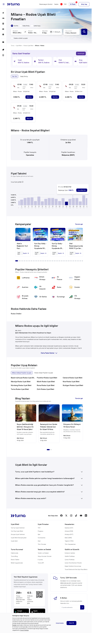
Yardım (56, 4)
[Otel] (3, 18)
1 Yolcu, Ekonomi (70, 33)
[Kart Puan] (3, 42)
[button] (21, 202)
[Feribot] (3, 34)
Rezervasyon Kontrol (45, 4)
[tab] (14, 26)
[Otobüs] (3, 23)
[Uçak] (3, 13)
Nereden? (15, 31)
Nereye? (30, 31)
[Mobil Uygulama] (3, 55)
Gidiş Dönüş (24, 76)
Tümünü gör (80, 53)
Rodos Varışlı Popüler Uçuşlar (44, 373)
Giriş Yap (84, 4)
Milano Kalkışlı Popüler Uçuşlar (21, 373)
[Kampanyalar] (3, 50)
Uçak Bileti (19, 45)
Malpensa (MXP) (68, 155)
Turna (12, 45)
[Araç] (3, 29)
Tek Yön (14, 76)
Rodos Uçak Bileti (28, 45)
